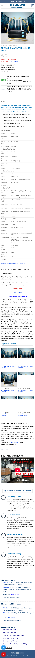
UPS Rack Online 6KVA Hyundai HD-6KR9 (8, 414)
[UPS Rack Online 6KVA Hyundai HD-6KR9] (9, 403)
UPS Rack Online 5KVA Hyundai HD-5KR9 (25, 390)
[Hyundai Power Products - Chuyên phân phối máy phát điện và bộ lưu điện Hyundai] (17, 5)
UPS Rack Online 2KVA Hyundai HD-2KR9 (25, 367)
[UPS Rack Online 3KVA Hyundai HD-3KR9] (9, 379)
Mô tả (3, 101)
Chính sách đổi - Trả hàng (10, 638)
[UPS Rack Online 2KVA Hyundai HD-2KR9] (26, 356)
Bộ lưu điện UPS (13, 45)
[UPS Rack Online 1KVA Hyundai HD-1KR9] (9, 356)
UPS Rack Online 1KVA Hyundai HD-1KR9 (8, 367)
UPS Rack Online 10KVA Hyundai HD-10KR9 (24, 414)
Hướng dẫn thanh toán (9, 632)
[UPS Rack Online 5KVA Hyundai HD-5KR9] (26, 379)
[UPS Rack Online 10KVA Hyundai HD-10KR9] (26, 403)
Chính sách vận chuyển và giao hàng (13, 635)
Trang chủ (4, 45)
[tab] (17, 101)
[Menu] (2, 6)
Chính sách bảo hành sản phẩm (12, 641)
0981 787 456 (14, 61)
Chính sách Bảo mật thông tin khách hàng (15, 644)
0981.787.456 (14, 442)
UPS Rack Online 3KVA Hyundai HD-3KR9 (8, 390)
